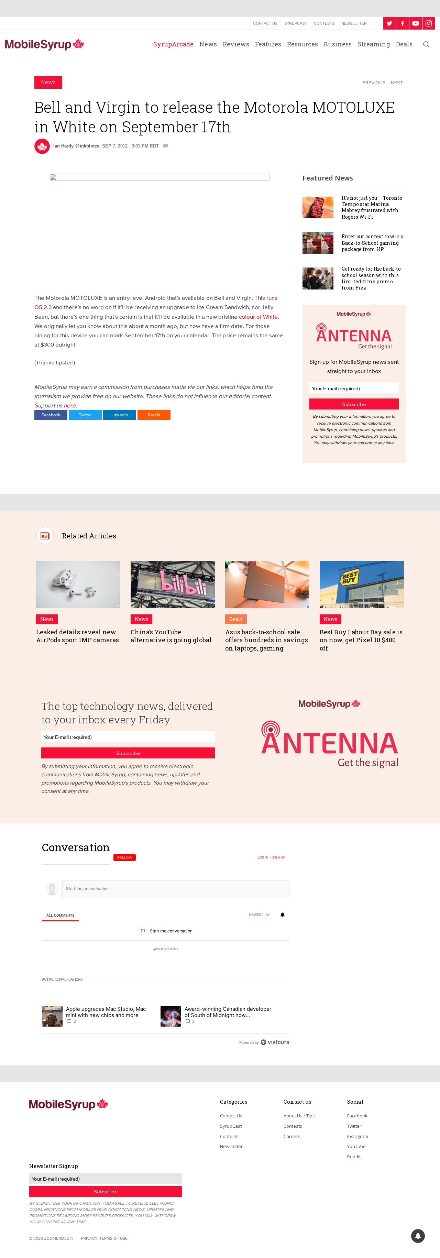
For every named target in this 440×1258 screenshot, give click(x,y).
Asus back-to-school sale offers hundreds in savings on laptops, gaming (266, 640)
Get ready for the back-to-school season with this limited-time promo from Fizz (372, 278)
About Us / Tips (299, 1116)
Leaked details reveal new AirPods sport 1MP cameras (77, 636)
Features (268, 44)
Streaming (374, 44)
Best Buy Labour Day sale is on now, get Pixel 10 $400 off (361, 640)
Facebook (51, 415)
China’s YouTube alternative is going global (171, 636)
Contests (324, 23)
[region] (165, 944)
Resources (302, 44)
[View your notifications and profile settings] (282, 915)
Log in (263, 857)
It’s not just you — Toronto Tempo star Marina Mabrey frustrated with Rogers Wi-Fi (372, 207)
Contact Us (265, 23)
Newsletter (354, 23)
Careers (292, 1136)
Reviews (236, 44)
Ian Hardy (63, 146)
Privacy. (89, 1238)
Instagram (357, 1136)
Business (338, 44)
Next (397, 82)
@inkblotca (87, 146)
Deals (404, 44)
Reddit (154, 415)
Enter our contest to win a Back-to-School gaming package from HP (373, 242)
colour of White (258, 316)
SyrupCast (295, 23)
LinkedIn (119, 415)
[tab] (60, 915)
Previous (374, 82)
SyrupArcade (173, 44)
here (70, 405)
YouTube (356, 1146)
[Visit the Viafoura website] (274, 1042)
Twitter (85, 415)
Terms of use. (114, 1238)
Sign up (278, 857)
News (208, 44)
